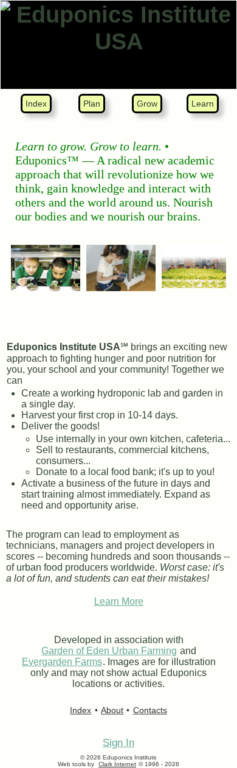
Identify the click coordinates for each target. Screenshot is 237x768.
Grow (147, 103)
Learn (202, 103)
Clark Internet (117, 764)
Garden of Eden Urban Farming (109, 651)
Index (36, 103)
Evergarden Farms (62, 662)
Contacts (150, 710)
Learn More (118, 601)
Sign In (118, 743)
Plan (91, 103)
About (112, 710)
